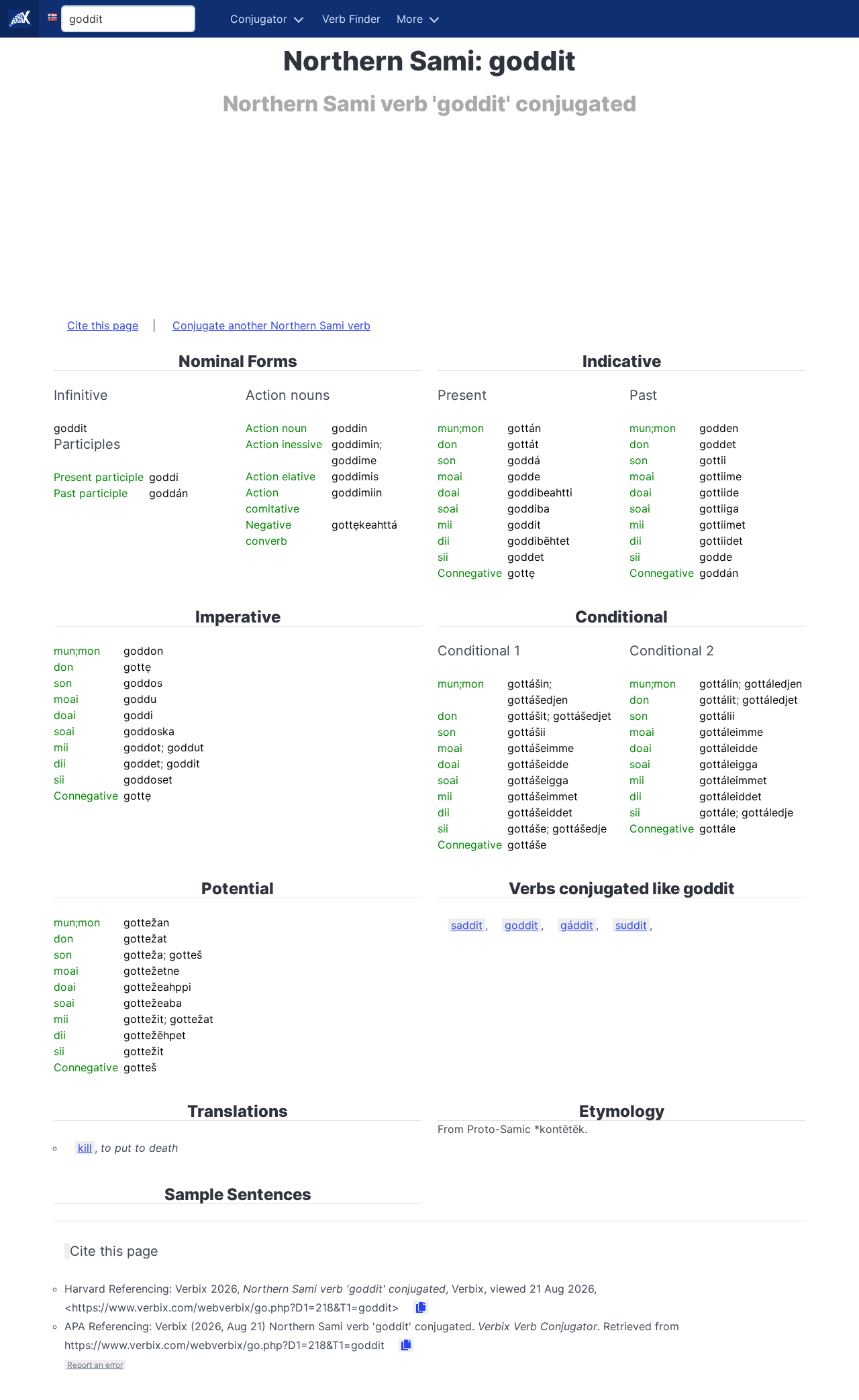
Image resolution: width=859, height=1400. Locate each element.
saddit (467, 925)
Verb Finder (351, 18)
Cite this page (102, 325)
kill (85, 1147)
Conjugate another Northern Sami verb (271, 325)
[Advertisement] (429, 210)
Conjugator (258, 18)
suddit (631, 925)
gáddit (576, 925)
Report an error (95, 1365)
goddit (521, 925)
